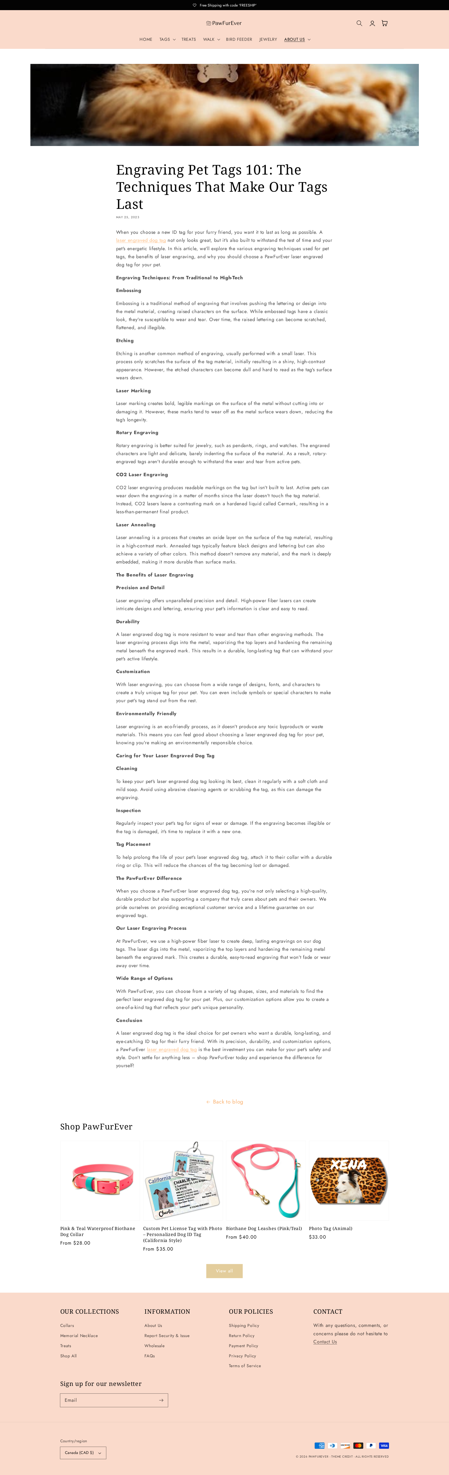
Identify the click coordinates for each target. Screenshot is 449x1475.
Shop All (68, 1356)
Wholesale (154, 1346)
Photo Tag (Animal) (331, 1228)
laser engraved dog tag (141, 240)
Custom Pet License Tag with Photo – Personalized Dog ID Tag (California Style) (182, 1234)
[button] (167, 39)
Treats (65, 1346)
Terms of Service (245, 1366)
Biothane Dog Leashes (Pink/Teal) (264, 1228)
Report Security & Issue (166, 1336)
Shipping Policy (244, 1325)
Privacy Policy (242, 1356)
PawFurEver (318, 1456)
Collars (67, 1325)
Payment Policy (243, 1346)
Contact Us (325, 1341)
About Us (153, 1325)
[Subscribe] (161, 1400)
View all (224, 1271)
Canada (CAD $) (79, 1453)
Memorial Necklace (79, 1336)
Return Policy (241, 1336)
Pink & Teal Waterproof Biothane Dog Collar (97, 1231)
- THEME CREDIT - (343, 1456)
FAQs (149, 1356)
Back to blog (228, 1102)
